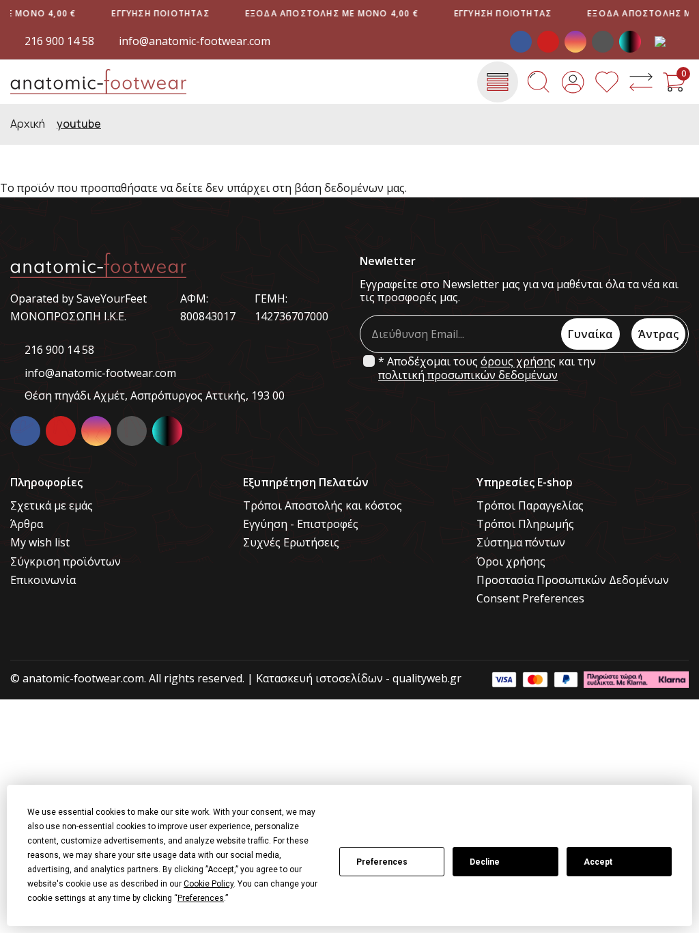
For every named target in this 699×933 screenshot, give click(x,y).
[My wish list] (606, 82)
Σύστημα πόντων (520, 542)
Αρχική (27, 123)
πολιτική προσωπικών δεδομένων (468, 375)
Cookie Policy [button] (208, 884)
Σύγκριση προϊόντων (65, 561)
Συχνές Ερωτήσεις (291, 542)
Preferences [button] (200, 898)
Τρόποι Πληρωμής (525, 524)
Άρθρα (26, 524)
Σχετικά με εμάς (51, 505)
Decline (485, 862)
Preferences (382, 862)
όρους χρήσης (518, 361)
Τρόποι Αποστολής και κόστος (322, 505)
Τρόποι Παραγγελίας (530, 505)
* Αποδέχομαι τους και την (487, 368)
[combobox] (672, 41)
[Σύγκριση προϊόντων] (641, 82)
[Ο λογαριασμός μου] (572, 82)
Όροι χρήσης (510, 561)
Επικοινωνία (43, 580)
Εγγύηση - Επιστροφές (300, 524)
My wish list (40, 542)
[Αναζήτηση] (538, 82)
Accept (598, 862)
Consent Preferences (530, 598)
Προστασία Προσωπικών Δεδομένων (572, 580)
